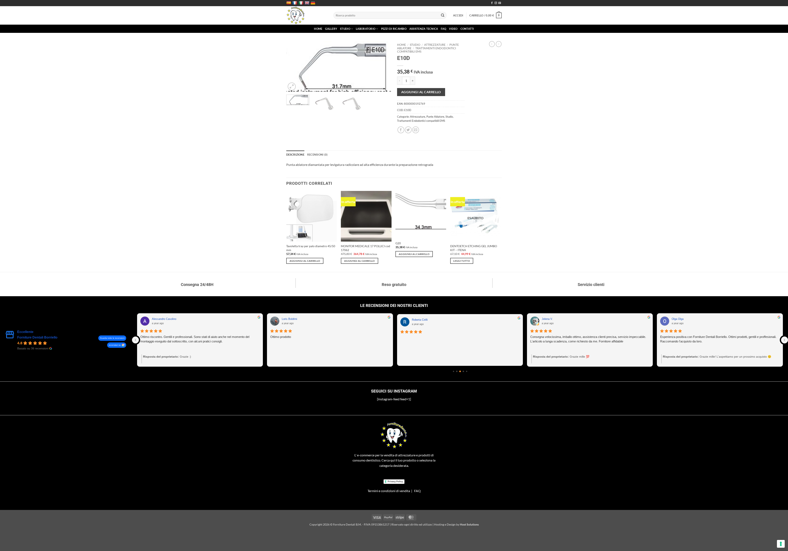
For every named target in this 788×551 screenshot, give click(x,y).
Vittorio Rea (289, 318)
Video (453, 28)
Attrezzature (435, 44)
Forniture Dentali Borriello (37, 337)
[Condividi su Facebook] (400, 129)
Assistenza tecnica (423, 28)
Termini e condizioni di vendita (389, 491)
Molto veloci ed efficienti (676, 337)
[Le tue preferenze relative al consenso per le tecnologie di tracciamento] (781, 544)
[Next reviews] (784, 339)
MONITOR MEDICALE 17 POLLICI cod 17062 (365, 248)
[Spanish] (289, 3)
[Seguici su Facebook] (492, 3)
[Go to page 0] (453, 371)
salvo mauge (159, 318)
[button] (458, 15)
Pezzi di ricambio (394, 28)
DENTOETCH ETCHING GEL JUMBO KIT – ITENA (473, 248)
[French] (295, 3)
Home (318, 28)
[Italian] (302, 3)
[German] (313, 3)
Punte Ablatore (435, 116)
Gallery (331, 28)
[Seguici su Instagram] (496, 3)
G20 (398, 243)
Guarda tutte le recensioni (112, 338)
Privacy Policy (395, 481)
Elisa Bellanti (679, 318)
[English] (307, 3)
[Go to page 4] (466, 371)
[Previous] (293, 66)
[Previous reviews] (135, 339)
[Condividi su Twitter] (408, 129)
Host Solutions (469, 524)
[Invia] (442, 15)
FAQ (443, 28)
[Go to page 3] (463, 371)
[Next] (383, 66)
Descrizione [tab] (295, 154)
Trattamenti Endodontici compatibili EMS (421, 120)
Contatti (467, 28)
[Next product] (492, 44)
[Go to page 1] (456, 371)
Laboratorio (365, 28)
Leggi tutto (461, 260)
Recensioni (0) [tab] (317, 154)
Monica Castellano (553, 318)
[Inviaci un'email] (499, 3)
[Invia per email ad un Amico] (415, 129)
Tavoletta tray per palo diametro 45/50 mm (310, 248)
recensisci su (115, 345)
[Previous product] (499, 44)
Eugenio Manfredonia (424, 318)
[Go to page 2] (460, 371)
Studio (345, 28)
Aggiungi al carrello (421, 92)
